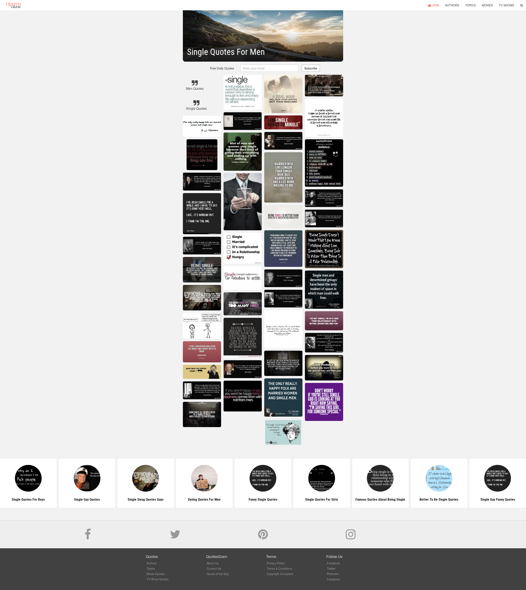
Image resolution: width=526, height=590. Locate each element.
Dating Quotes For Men (145, 499)
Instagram (333, 579)
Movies (487, 5)
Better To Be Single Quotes (380, 499)
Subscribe (310, 68)
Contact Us (214, 568)
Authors (452, 5)
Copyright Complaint (280, 574)
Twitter (331, 568)
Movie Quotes (155, 574)
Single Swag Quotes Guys (87, 499)
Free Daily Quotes (222, 68)
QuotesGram (13, 5)
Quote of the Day (218, 574)
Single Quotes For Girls (263, 499)
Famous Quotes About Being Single (321, 499)
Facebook (333, 563)
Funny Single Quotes (204, 499)
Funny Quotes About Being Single (497, 499)
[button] (521, 5)
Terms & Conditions (279, 568)
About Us (213, 563)
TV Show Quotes (157, 579)
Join (435, 5)
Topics (470, 5)
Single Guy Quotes (28, 499)
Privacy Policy (276, 563)
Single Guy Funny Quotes (439, 499)
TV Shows (506, 5)
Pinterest (332, 574)
